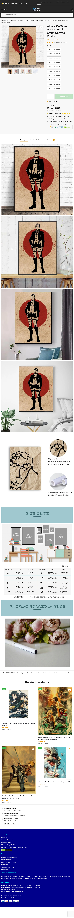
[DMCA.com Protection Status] (37, 850)
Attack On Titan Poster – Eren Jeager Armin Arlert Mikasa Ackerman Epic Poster (54, 738)
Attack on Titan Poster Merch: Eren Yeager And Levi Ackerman (18, 724)
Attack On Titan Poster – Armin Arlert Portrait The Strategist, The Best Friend (17, 797)
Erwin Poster (43, 20)
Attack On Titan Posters (33, 673)
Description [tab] (24, 140)
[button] (41, 27)
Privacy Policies (6, 842)
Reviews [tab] (49, 140)
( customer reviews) (61, 42)
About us (4, 837)
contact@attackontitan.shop (14, 891)
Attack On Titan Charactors (18, 20)
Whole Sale (4, 869)
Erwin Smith (68, 673)
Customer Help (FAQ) (7, 867)
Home (3, 20)
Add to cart (64, 97)
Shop (7, 20)
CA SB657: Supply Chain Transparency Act (14, 847)
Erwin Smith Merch (32, 20)
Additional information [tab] (37, 140)
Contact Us (4, 864)
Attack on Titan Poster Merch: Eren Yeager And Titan (55, 782)
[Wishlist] (33, 690)
